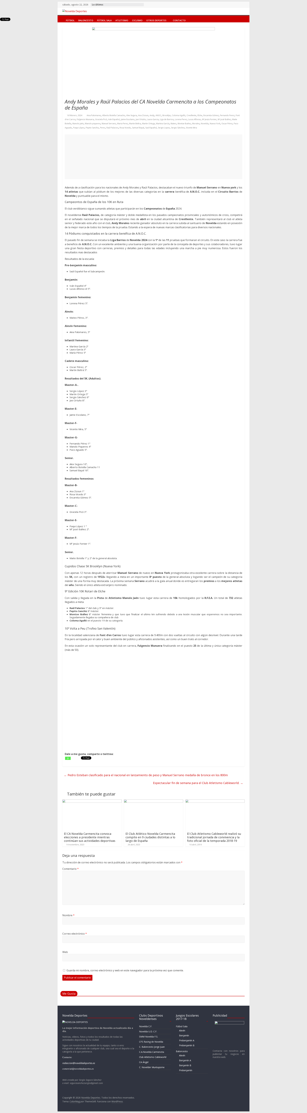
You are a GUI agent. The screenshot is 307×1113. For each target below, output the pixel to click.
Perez (102, 127)
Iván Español (114, 119)
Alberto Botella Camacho (113, 115)
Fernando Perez (227, 115)
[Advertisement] (153, 156)
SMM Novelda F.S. (148, 1036)
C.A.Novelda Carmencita (151, 1051)
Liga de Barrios (167, 119)
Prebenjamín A (186, 1040)
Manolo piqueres (92, 123)
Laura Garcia (153, 119)
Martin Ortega (148, 123)
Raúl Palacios (112, 127)
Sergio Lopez (164, 127)
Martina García (162, 123)
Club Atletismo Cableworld (152, 1057)
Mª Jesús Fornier (209, 119)
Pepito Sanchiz (92, 127)
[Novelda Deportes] (61, 18)
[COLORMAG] (75, 1022)
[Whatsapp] (68, 758)
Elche (199, 115)
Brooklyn (166, 115)
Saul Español (151, 127)
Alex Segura (131, 115)
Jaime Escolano (127, 119)
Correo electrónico (74, 933)
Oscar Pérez (226, 123)
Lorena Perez (181, 119)
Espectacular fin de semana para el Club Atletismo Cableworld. (198, 783)
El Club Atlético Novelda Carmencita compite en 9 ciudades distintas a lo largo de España (150, 837)
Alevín (182, 1030)
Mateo (173, 123)
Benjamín (184, 1035)
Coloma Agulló (178, 115)
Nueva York (215, 123)
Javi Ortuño (141, 119)
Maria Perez (122, 123)
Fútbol (70, 20)
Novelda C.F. (145, 1026)
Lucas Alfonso (194, 119)
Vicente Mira (191, 127)
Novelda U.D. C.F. (148, 1031)
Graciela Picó (101, 119)
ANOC (158, 115)
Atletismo (121, 20)
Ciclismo (137, 20)
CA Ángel (143, 1062)
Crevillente (191, 115)
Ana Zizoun (143, 115)
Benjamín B (185, 1065)
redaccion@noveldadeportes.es (78, 1063)
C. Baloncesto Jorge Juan (152, 1046)
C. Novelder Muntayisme (152, 1067)
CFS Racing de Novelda (151, 1041)
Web (65, 952)
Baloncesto (85, 20)
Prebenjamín (185, 1070)
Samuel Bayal (138, 127)
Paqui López (78, 127)
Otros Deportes (156, 20)
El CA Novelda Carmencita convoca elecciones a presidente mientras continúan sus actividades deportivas (89, 837)
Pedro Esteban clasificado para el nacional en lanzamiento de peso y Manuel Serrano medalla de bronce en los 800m (146, 775)
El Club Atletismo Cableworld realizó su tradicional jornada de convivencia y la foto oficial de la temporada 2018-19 (214, 837)
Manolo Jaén (78, 123)
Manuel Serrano (109, 123)
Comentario (70, 869)
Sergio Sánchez (178, 127)
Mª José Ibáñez (224, 119)
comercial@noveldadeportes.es (78, 1068)
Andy (152, 115)
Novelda (205, 123)
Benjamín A (185, 1060)
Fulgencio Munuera (85, 119)
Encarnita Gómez (211, 115)
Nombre (68, 915)
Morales (196, 123)
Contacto (179, 20)
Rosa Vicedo (125, 127)
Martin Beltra (135, 123)
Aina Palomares (94, 115)
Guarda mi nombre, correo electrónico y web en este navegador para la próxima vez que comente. (125, 970)
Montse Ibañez (184, 123)
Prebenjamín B (186, 1045)
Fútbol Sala (104, 20)
